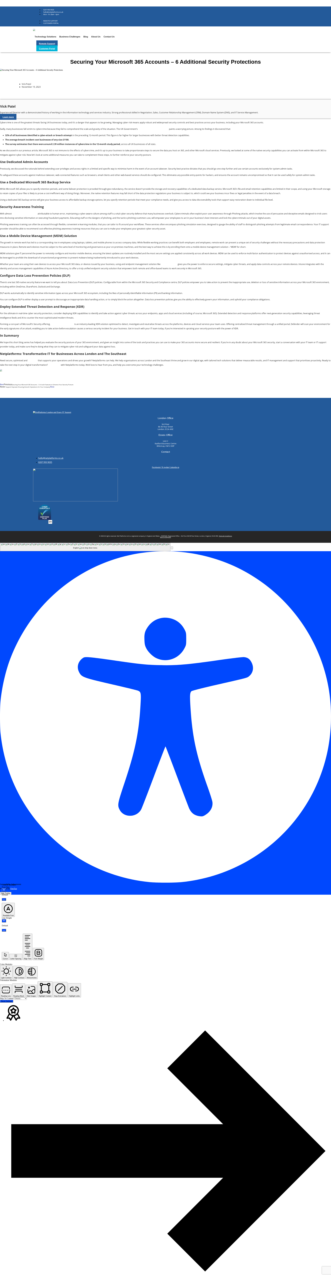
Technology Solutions (45, 37)
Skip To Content (7, 998)
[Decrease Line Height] (4, 930)
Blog (85, 37)
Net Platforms (5, 3)
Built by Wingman (165, 537)
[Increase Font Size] (4, 890)
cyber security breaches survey (153, 129)
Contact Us (109, 37)
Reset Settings (6, 1001)
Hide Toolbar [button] (5, 893)
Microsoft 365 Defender (62, 324)
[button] (172, 548)
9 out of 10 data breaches (24, 213)
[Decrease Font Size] (4, 899)
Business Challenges (69, 37)
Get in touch (54, 364)
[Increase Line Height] (4, 920)
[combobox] (85, 547)
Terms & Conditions (225, 536)
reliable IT (32, 360)
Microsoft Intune (169, 264)
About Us (95, 37)
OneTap (13, 889)
